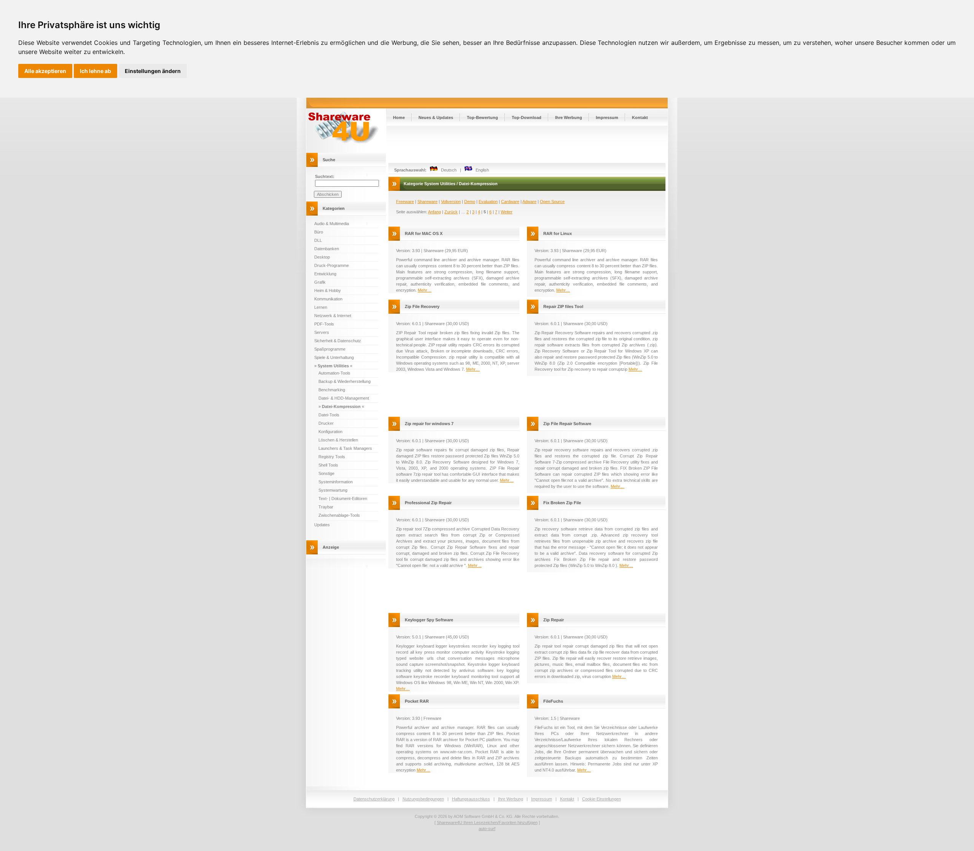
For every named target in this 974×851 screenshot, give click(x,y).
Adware (529, 201)
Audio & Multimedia (331, 223)
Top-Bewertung (482, 117)
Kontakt (640, 117)
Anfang (434, 212)
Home (399, 117)
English (480, 170)
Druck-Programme (331, 265)
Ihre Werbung (568, 117)
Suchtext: (324, 176)
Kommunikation (328, 299)
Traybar (325, 507)
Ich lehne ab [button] (95, 71)
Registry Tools (331, 456)
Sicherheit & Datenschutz (337, 340)
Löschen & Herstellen (338, 440)
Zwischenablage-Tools (339, 515)
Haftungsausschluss (471, 799)
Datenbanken (326, 248)
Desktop (322, 257)
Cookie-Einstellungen (601, 799)
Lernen (320, 307)
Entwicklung (325, 273)
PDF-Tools (324, 324)
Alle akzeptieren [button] (45, 71)
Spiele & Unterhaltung (334, 357)
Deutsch (447, 170)
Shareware (427, 201)
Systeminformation (335, 481)
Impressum (607, 117)
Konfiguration (330, 431)
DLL (318, 240)
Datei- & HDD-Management (343, 398)
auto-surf (487, 828)
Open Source (552, 201)
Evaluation (488, 201)
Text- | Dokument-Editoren (342, 498)
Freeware (405, 201)
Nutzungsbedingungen (423, 799)
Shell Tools (328, 465)
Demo (469, 201)
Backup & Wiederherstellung (344, 381)
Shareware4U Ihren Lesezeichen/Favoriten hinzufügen (487, 822)
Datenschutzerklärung (374, 799)
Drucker (326, 423)
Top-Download (526, 117)
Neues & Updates (436, 117)
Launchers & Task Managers (345, 448)
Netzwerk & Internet (332, 315)
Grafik (320, 282)
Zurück (451, 212)
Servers (321, 332)
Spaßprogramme (329, 349)
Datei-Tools (328, 415)
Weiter (506, 212)
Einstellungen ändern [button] (153, 71)
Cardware (510, 201)
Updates (322, 524)
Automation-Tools (334, 373)
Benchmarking (331, 389)
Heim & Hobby (327, 290)
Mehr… (424, 290)
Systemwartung (332, 490)
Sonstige (326, 473)
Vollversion (451, 201)
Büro (318, 232)
